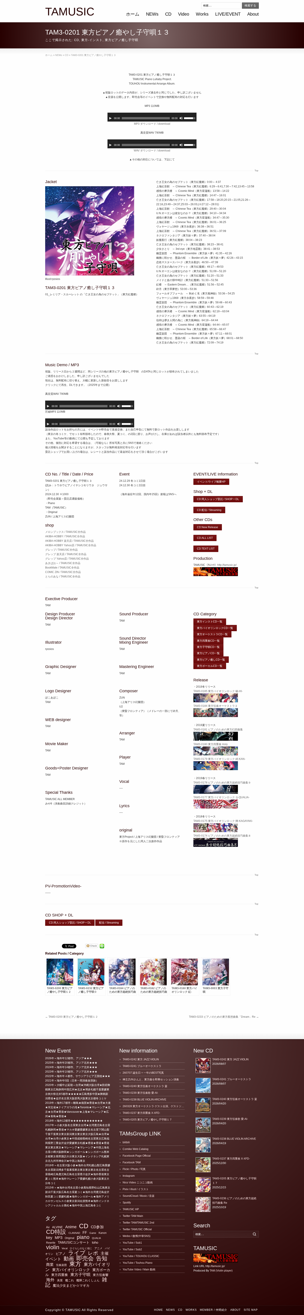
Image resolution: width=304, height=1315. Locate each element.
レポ (93, 1253)
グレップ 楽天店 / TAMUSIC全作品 (65, 554)
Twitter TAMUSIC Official (137, 1229)
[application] (152, 117)
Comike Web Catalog (135, 1149)
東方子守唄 (80, 1274)
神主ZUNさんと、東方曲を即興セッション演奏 (151, 1079)
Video (183, 14)
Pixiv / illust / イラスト (136, 1189)
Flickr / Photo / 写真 (134, 1169)
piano (83, 1237)
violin (52, 1247)
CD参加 (97, 1227)
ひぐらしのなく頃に (81, 1248)
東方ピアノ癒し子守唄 (121, 40)
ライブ (76, 1253)
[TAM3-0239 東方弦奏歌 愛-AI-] (203, 1125)
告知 (101, 1258)
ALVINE (57, 1227)
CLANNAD (74, 1233)
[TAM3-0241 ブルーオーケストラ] (203, 1085)
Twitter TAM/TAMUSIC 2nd (138, 1222)
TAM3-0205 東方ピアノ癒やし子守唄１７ (147, 1119)
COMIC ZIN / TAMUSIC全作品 (63, 572)
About (253, 14)
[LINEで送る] (102, 946)
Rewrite (50, 1242)
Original (69, 1238)
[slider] (190, 118)
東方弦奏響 (100, 1275)
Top (256, 170)
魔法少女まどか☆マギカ (71, 1285)
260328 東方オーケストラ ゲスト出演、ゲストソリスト (156, 1106)
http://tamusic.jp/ (227, 565)
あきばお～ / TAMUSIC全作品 (62, 563)
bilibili (126, 1142)
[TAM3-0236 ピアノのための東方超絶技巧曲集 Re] (203, 1204)
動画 (69, 1258)
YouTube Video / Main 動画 (139, 1269)
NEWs (152, 14)
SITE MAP (251, 1309)
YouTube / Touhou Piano (137, 1262)
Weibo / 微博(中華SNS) (136, 1236)
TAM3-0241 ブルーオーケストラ (142, 1066)
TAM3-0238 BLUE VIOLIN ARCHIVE (144, 1099)
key (49, 1237)
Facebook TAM (132, 1162)
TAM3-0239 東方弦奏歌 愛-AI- (140, 1092)
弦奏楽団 (61, 1265)
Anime (71, 1227)
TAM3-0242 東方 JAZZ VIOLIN (141, 1059)
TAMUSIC (69, 12)
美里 (60, 1280)
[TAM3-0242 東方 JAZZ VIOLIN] (203, 1065)
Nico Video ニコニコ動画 (138, 1182)
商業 (50, 1265)
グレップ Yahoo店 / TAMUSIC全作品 (67, 558)
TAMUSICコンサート (73, 1242)
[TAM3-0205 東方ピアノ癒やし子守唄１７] (203, 1184)
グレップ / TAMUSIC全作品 (61, 549)
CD (168, 14)
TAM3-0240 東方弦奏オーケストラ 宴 (145, 1086)
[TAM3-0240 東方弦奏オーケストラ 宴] (203, 1105)
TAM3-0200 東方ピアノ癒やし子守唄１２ (71, 1016)
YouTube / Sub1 (132, 1242)
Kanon (103, 1232)
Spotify (127, 1202)
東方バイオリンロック (71, 1269)
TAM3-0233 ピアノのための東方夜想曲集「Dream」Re (224, 1016)
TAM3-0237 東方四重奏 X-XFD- (141, 1112)
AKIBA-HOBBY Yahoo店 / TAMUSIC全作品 (70, 545)
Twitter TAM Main (133, 1216)
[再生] (110, 118)
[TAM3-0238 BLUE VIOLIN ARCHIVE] (203, 1144)
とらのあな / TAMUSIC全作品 (62, 576)
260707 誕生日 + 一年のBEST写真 (143, 1072)
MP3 (58, 1238)
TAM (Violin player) (221, 1270)
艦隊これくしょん (87, 1280)
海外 (50, 1280)
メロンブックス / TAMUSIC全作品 (65, 531)
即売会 (85, 1258)
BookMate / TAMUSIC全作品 (62, 567)
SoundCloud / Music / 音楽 (138, 1195)
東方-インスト (92, 40)
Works (202, 14)
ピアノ (61, 1253)
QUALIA (96, 1238)
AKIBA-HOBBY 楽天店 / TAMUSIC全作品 (69, 540)
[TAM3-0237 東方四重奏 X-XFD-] (203, 1164)
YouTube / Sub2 (132, 1249)
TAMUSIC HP (131, 1209)
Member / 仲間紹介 (213, 1309)
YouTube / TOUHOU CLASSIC (141, 1256)
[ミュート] (181, 118)
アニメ (98, 1248)
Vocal (64, 1248)
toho (95, 1242)
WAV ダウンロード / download (152, 150)
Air (48, 1227)
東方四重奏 (59, 1275)
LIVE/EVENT (228, 14)
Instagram (129, 1175)
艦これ (69, 1280)
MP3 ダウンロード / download (152, 123)
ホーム (132, 14)
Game (92, 1233)
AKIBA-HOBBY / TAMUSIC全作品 (65, 536)
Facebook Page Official (137, 1155)
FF (85, 1232)
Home (158, 1309)
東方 (75, 1263)
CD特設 (56, 1231)
